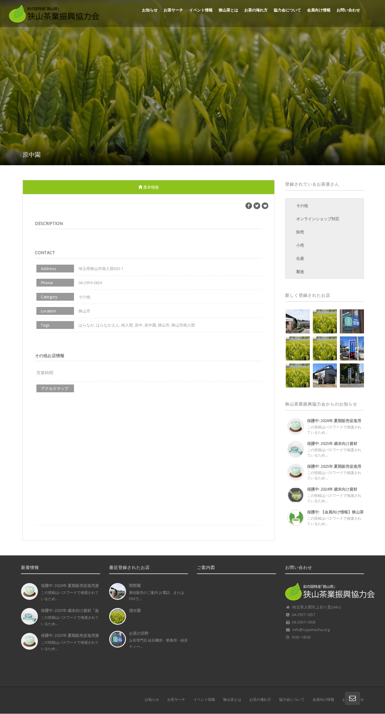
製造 (300, 271)
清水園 (135, 610)
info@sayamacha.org (311, 629)
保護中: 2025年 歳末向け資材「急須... (332, 446)
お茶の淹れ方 (256, 10)
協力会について (287, 10)
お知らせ (150, 10)
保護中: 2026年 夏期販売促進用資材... (334, 423)
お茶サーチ (173, 10)
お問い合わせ (348, 10)
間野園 (135, 585)
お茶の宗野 (139, 633)
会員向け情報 (319, 10)
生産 (300, 258)
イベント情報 (201, 10)
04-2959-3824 (90, 282)
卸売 (300, 232)
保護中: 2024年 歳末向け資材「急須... (332, 491)
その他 (302, 205)
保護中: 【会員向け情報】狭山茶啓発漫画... (335, 514)
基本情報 (150, 187)
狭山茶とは (228, 10)
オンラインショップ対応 (317, 218)
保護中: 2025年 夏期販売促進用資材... (334, 468)
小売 (300, 245)
